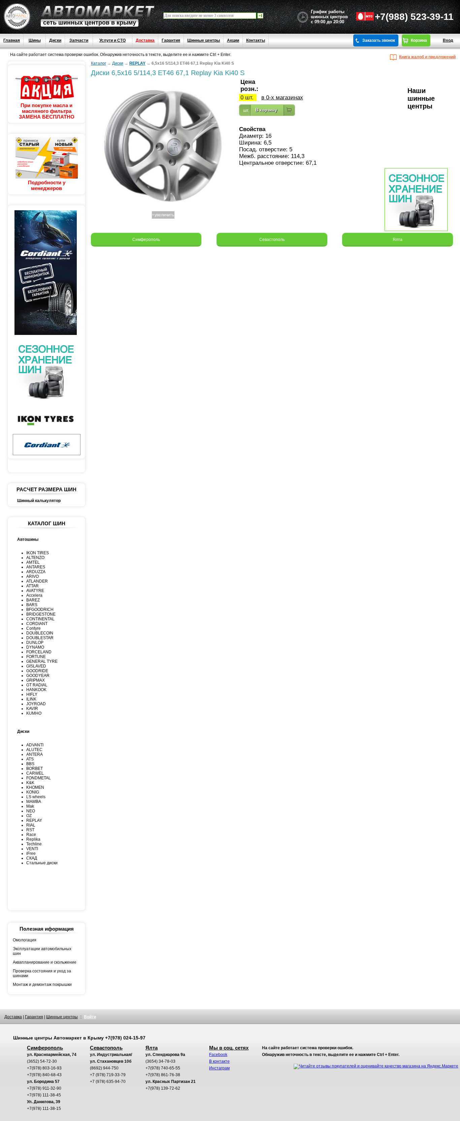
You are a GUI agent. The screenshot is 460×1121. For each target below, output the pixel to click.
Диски (55, 40)
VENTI (32, 848)
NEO (30, 811)
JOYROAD (36, 704)
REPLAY (34, 820)
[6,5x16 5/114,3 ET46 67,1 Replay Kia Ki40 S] (163, 207)
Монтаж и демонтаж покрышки (42, 984)
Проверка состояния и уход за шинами (42, 973)
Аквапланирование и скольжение (44, 962)
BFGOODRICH (40, 609)
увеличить (164, 215)
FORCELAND (39, 652)
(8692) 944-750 (104, 1068)
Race (31, 834)
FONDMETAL (38, 778)
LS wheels (35, 797)
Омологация (24, 940)
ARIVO (32, 576)
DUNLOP (34, 642)
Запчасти (78, 40)
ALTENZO (35, 557)
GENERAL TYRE (42, 661)
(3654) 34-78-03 (160, 1061)
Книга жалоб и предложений (427, 57)
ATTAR (32, 586)
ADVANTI (34, 745)
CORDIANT (36, 623)
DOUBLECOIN (39, 633)
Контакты (255, 40)
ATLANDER (37, 581)
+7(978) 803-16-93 (44, 1068)
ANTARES (35, 567)
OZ (29, 815)
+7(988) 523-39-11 (414, 16)
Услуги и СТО (112, 40)
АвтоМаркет (97, 11)
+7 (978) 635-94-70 (108, 1081)
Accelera (34, 595)
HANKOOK (36, 689)
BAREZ (33, 600)
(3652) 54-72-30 (42, 1061)
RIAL (30, 825)
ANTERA (34, 754)
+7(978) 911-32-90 (44, 1088)
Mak (30, 806)
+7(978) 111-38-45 (44, 1095)
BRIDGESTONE (41, 614)
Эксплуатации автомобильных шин (42, 951)
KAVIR (32, 708)
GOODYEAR (38, 675)
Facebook (218, 1054)
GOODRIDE (37, 670)
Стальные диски (42, 863)
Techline (34, 844)
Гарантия (171, 40)
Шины (35, 40)
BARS (31, 604)
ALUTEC (34, 749)
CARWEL (35, 773)
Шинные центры (203, 40)
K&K (30, 782)
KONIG (32, 792)
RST (30, 830)
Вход (448, 40)
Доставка (145, 40)
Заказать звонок (378, 40)
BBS (30, 763)
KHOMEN (35, 787)
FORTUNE (36, 656)
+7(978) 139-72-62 (162, 1088)
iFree (31, 853)
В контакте (219, 1061)
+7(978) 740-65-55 (162, 1068)
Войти (90, 1017)
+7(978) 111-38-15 (44, 1108)
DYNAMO (35, 647)
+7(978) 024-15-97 (125, 1037)
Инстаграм (219, 1068)
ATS (30, 759)
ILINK (31, 699)
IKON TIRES (37, 553)
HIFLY (31, 694)
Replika (33, 839)
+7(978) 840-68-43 (44, 1074)
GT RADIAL (36, 685)
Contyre (33, 628)
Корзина (419, 40)
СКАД (31, 858)
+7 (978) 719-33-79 (108, 1074)
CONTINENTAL (40, 619)
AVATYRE (35, 590)
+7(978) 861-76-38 (162, 1074)
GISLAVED (36, 666)
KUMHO (33, 713)
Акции (233, 40)
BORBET (34, 768)
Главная (11, 40)
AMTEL (33, 562)
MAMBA (33, 801)
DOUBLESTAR (40, 637)
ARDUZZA (35, 571)
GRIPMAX (35, 680)
